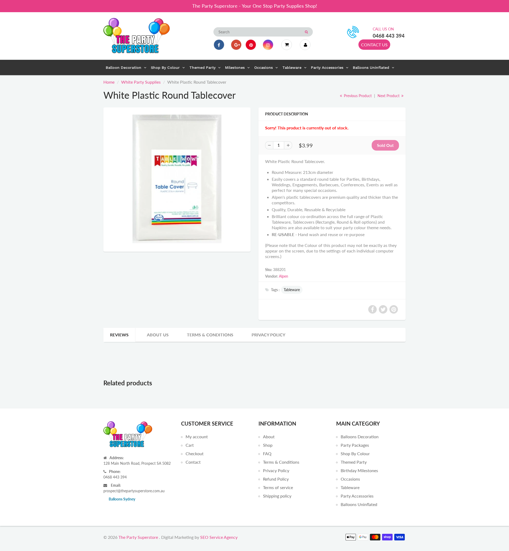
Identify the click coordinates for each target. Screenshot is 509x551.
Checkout (195, 453)
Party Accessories (357, 495)
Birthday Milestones (359, 470)
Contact (193, 461)
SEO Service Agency (219, 537)
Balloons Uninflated (359, 504)
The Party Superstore (138, 537)
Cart (190, 445)
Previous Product (357, 95)
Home (109, 81)
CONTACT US (374, 44)
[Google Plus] (236, 44)
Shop (268, 445)
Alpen (283, 276)
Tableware (292, 289)
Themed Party (354, 461)
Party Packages (355, 445)
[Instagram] (268, 44)
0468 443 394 (389, 36)
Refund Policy (276, 478)
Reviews (119, 334)
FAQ (267, 453)
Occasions (350, 478)
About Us (158, 334)
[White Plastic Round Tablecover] (177, 179)
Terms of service (278, 487)
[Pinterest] (250, 44)
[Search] (306, 32)
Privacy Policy (268, 334)
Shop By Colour (355, 453)
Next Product (389, 95)
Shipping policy (277, 495)
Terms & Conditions (210, 334)
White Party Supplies (141, 81)
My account (197, 436)
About (269, 436)
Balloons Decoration (360, 436)
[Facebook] (219, 44)
